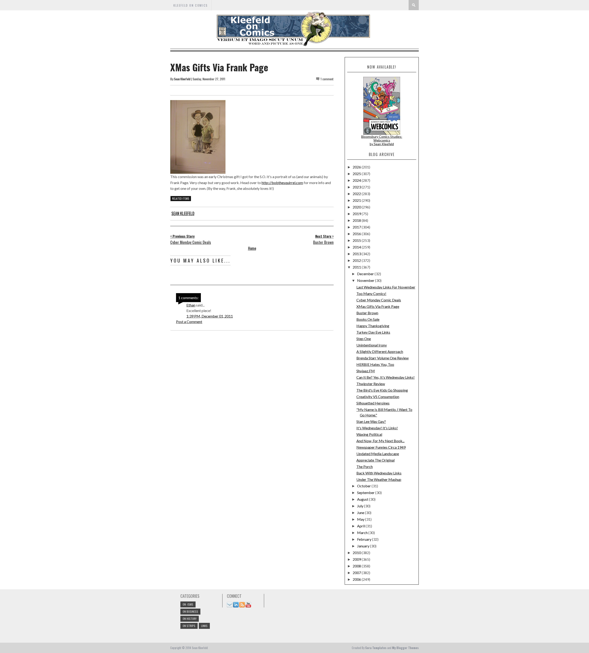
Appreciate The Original (375, 460)
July (360, 506)
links (204, 626)
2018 (357, 220)
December (366, 274)
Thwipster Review (370, 383)
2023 (357, 187)
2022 (357, 193)
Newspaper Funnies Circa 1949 (381, 447)
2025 (357, 173)
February (364, 539)
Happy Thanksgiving (372, 326)
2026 (357, 167)
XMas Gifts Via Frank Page (377, 306)
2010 (357, 552)
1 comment (327, 78)
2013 (357, 253)
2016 (357, 233)
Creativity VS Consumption (377, 396)
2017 (357, 227)
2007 (357, 572)
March (362, 532)
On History (189, 619)
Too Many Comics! (371, 293)
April (361, 526)
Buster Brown (367, 313)
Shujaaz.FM (365, 371)
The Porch (364, 466)
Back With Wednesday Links (378, 473)
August (363, 499)
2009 (357, 559)
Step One (363, 338)
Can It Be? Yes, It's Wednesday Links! (385, 377)
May (361, 519)
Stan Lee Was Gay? (371, 421)
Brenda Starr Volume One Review (382, 358)
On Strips (189, 626)
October (364, 486)
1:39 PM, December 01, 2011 (209, 316)
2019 (357, 213)
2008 (357, 566)
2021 (357, 200)
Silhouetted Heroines (373, 403)
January (363, 546)
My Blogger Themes (405, 647)
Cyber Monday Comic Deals (378, 300)
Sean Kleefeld (182, 78)
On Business (190, 611)
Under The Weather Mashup (378, 479)
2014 (357, 247)
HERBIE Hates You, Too (375, 364)
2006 (357, 579)
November (366, 280)
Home (252, 248)
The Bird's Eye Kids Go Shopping (382, 390)
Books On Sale (367, 319)
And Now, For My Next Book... (380, 441)
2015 (357, 240)
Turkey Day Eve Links (373, 332)
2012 (357, 260)
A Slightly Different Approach (379, 351)
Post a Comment (189, 321)
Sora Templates (376, 647)
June (361, 512)
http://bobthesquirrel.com (282, 182)
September (366, 492)
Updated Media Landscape (377, 453)
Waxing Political (369, 434)
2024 (357, 180)
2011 (357, 267)
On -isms (188, 604)
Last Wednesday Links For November (385, 287)
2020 (357, 207)
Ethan (190, 305)
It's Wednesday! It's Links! (377, 428)
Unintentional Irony (371, 345)
